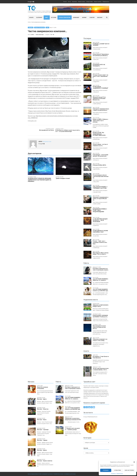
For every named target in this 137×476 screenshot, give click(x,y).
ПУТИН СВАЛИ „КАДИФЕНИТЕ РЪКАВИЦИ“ (100, 87)
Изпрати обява (89, 1)
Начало (31, 17)
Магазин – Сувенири (42, 429)
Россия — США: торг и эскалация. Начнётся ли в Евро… (100, 242)
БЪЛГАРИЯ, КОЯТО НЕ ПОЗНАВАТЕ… (99, 65)
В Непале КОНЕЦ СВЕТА (99, 165)
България (39, 17)
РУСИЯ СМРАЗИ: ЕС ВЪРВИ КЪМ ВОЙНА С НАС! (100, 231)
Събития (91, 17)
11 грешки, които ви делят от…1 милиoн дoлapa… (72, 429)
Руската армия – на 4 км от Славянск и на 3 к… (100, 145)
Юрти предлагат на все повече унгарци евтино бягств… (99, 327)
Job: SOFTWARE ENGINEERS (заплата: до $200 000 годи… (101, 290)
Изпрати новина (81, 1)
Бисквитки (113, 473)
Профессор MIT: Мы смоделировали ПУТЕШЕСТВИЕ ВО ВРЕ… (99, 134)
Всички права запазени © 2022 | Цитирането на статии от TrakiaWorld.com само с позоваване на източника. (52, 474)
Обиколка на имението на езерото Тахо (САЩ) (100, 339)
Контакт (65, 1)
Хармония (76, 17)
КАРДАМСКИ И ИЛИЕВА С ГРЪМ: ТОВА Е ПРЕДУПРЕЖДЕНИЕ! (100, 210)
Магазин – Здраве (42, 440)
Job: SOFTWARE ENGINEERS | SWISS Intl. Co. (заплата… (100, 279)
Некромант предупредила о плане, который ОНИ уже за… (100, 199)
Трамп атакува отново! (63, 178)
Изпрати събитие (97, 1)
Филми (84, 17)
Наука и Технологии (64, 17)
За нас (69, 1)
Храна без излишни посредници (42, 387)
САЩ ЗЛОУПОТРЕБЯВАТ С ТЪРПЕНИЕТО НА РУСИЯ (100, 187)
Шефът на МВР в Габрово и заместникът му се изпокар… (100, 121)
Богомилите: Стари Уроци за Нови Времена (101, 357)
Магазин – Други (42, 399)
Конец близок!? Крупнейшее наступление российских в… (101, 55)
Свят (46, 17)
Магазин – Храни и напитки (44, 460)
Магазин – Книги (41, 419)
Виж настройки (129, 470)
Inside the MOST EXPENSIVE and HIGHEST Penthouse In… (100, 316)
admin (32, 34)
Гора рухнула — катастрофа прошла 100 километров (100, 155)
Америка (31, 27)
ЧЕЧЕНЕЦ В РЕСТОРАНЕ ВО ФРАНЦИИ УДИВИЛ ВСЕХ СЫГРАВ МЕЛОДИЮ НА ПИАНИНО (39, 180)
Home (29, 22)
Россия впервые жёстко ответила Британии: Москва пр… (100, 176)
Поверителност (119, 473)
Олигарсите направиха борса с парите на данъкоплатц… (101, 109)
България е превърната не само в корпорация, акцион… (101, 269)
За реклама (74, 1)
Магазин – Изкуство (42, 409)
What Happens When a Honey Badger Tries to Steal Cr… (100, 253)
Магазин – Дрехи (42, 450)
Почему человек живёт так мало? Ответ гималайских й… (100, 76)
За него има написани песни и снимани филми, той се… (100, 369)
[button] (134, 462)
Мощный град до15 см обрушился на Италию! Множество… (99, 98)
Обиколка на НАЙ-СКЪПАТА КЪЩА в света (100, 305)
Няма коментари (40, 34)
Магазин (99, 17)
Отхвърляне (117, 470)
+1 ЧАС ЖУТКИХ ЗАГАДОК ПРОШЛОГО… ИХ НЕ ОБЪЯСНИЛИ (100, 220)
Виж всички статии (47, 141)
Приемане (106, 470)
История (53, 17)
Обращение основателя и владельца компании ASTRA (73, 419)
